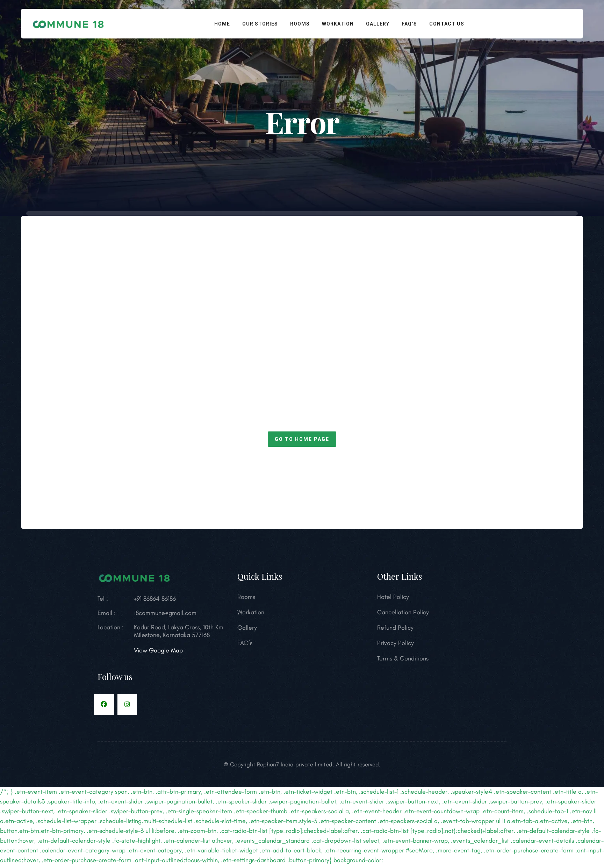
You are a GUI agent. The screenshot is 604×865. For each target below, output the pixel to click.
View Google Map (158, 650)
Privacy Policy (395, 643)
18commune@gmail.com (165, 613)
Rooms (300, 24)
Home (222, 24)
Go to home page (302, 439)
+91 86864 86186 (155, 598)
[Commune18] (68, 23)
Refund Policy (395, 627)
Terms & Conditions (403, 658)
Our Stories (260, 24)
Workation (338, 24)
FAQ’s (409, 24)
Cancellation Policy (403, 612)
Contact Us (446, 24)
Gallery (377, 24)
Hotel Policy (393, 597)
